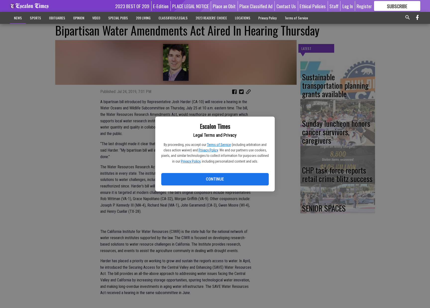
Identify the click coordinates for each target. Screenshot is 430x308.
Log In (347, 6)
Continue (215, 179)
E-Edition (160, 6)
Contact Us (286, 6)
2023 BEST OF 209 (132, 6)
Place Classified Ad (255, 6)
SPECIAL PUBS (118, 17)
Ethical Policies (313, 6)
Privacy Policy (208, 150)
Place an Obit (224, 6)
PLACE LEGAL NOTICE (190, 6)
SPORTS (35, 17)
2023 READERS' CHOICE (211, 17)
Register (364, 6)
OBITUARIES (57, 17)
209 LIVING (143, 17)
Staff (333, 6)
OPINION (78, 17)
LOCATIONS (242, 17)
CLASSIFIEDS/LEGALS (173, 17)
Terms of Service (219, 145)
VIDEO (96, 17)
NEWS (18, 17)
